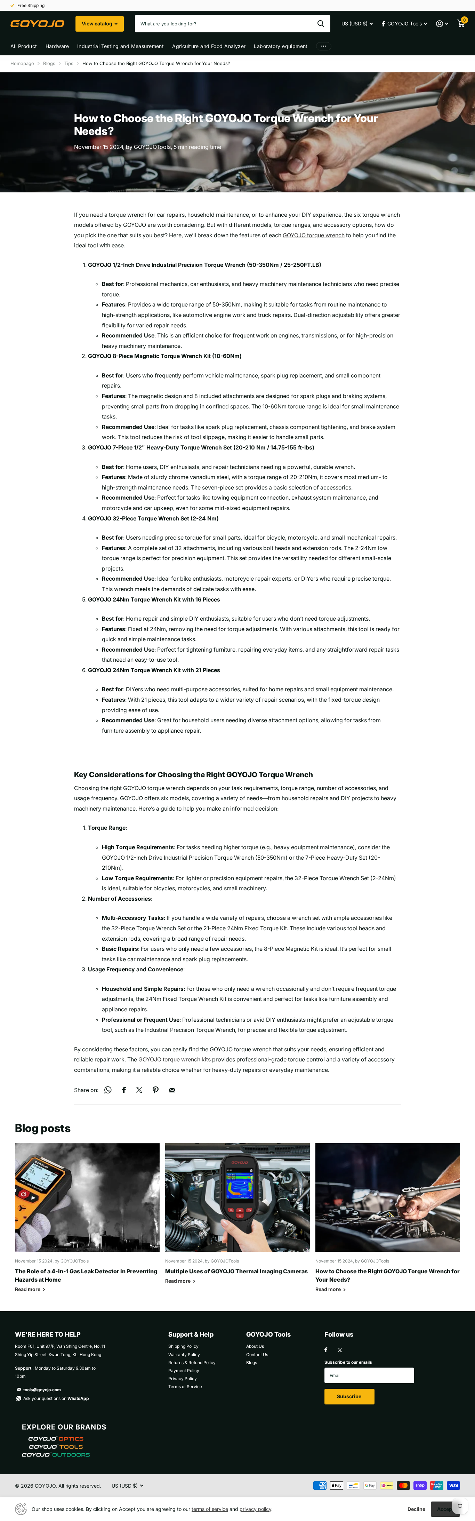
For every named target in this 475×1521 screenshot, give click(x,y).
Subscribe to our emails (348, 1362)
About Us (255, 1346)
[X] (340, 1350)
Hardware (57, 46)
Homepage (22, 63)
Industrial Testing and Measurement (120, 46)
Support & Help (191, 1334)
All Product (23, 46)
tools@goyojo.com (42, 1389)
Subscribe (349, 1396)
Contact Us (257, 1354)
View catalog (97, 23)
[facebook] (325, 1350)
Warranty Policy (184, 1354)
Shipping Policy (183, 1346)
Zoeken (320, 23)
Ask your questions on (56, 1398)
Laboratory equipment (280, 46)
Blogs (49, 63)
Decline (416, 1509)
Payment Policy (183, 1370)
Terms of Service (185, 1386)
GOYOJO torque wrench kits (174, 1059)
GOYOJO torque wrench (314, 235)
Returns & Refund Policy (192, 1362)
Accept (445, 1509)
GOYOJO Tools (268, 1334)
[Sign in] (442, 24)
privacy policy (255, 1509)
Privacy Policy (182, 1378)
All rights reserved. (79, 1486)
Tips (68, 63)
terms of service (210, 1509)
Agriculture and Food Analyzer (208, 46)
